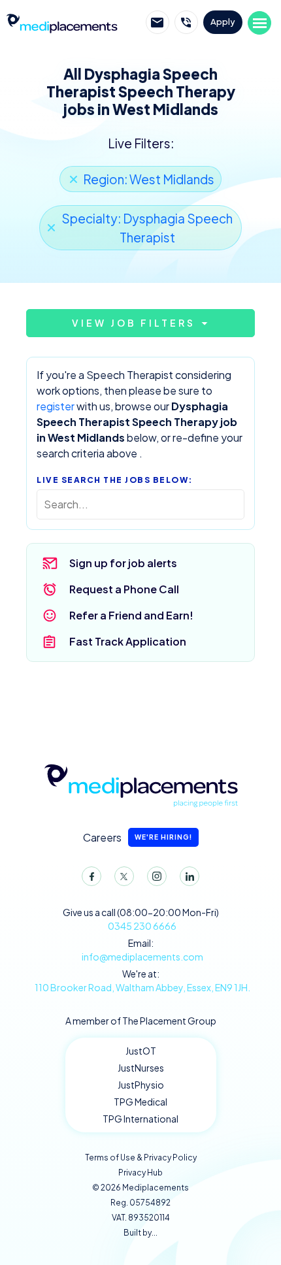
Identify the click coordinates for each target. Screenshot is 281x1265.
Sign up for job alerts (123, 563)
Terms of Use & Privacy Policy (141, 1157)
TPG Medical (140, 1102)
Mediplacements (61, 22)
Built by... (140, 1233)
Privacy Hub (140, 1172)
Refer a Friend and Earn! (131, 615)
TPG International (140, 1119)
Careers (137, 837)
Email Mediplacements (157, 22)
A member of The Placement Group (140, 1021)
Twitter (124, 876)
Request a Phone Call (124, 589)
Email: (142, 949)
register (55, 406)
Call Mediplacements (186, 22)
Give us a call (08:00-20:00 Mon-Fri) (141, 919)
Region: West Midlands (148, 179)
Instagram (157, 876)
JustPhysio (141, 1085)
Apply (222, 21)
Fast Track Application (127, 641)
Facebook (91, 876)
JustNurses (141, 1068)
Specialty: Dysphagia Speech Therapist (147, 227)
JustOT (140, 1051)
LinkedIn (189, 876)
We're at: (142, 980)
